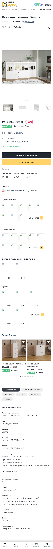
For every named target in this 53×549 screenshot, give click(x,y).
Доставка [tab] (8, 394)
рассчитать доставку (17, 141)
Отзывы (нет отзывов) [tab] (32, 390)
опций (35, 315)
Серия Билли (9, 335)
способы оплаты (14, 133)
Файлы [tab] (7, 399)
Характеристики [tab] (11, 390)
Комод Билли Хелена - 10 (33, 365)
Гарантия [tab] (34, 394)
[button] (8, 108)
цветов (34, 218)
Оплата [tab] (21, 394)
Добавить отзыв (27, 21)
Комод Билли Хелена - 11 (14, 364)
